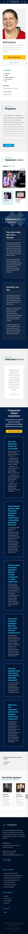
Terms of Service (14, 930)
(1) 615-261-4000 (11, 851)
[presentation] (26, 796)
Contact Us (6, 903)
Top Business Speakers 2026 (11, 873)
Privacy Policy (9, 928)
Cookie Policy (18, 928)
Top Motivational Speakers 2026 (12, 877)
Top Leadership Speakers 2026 (11, 880)
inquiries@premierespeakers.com (14, 854)
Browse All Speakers (9, 887)
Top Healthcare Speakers (10, 884)
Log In (5, 912)
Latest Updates (7, 900)
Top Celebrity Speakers (9, 882)
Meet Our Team (8, 898)
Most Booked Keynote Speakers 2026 (13, 875)
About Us (6, 896)
